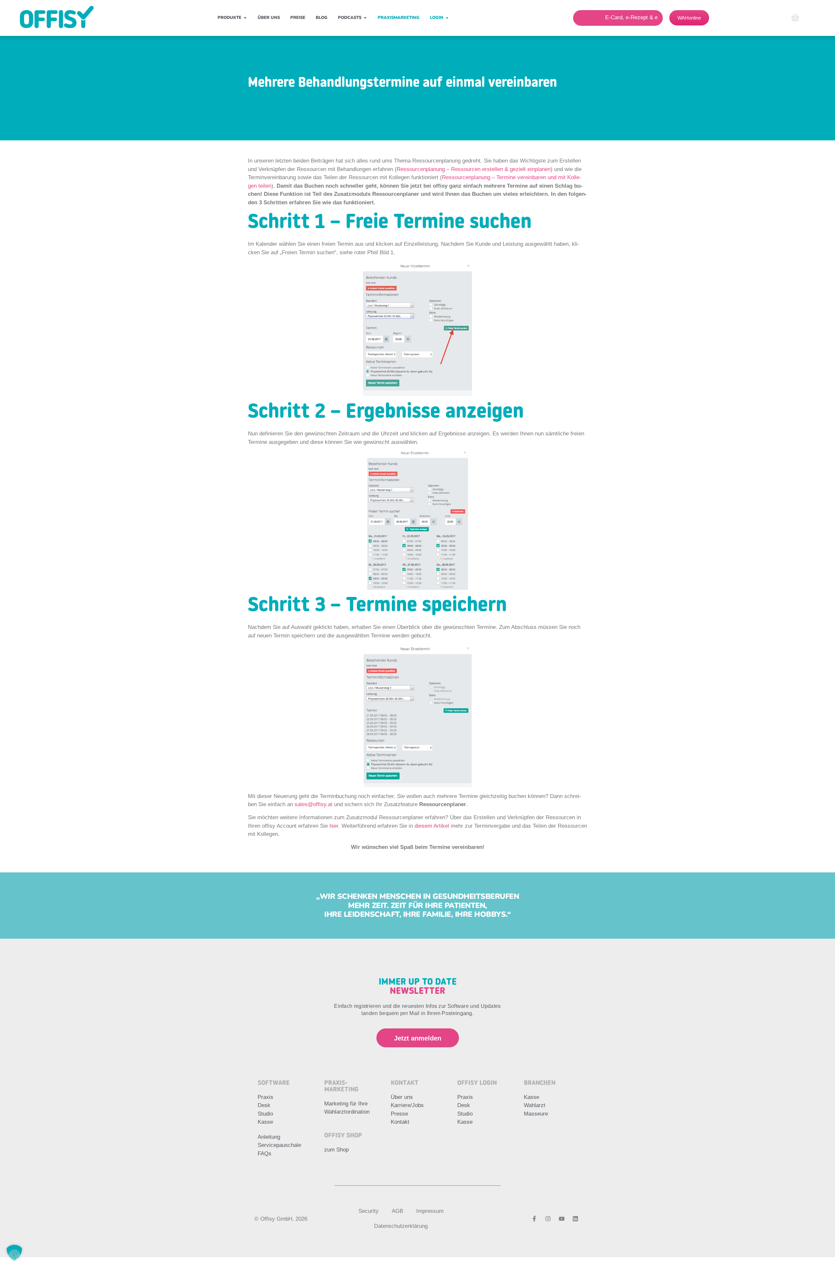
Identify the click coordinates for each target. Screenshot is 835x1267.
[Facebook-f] (534, 1219)
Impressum (430, 1211)
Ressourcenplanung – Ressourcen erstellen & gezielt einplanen (474, 169)
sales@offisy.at (313, 804)
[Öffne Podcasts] (365, 18)
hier (333, 826)
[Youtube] (562, 1219)
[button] (14, 1252)
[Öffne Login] (447, 18)
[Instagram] (548, 1219)
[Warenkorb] (795, 18)
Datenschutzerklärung (401, 1226)
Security (368, 1211)
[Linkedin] (575, 1219)
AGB (397, 1211)
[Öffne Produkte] (245, 18)
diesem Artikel (432, 826)
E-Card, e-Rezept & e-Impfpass (618, 17)
